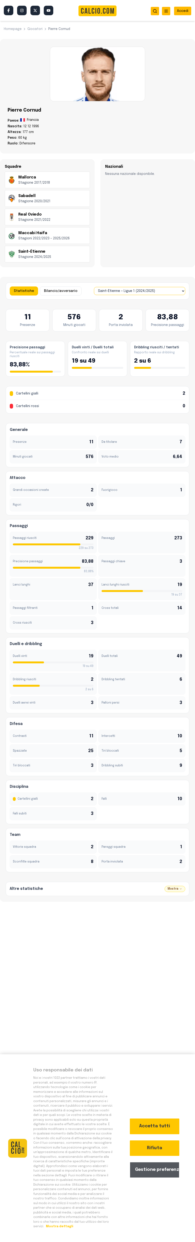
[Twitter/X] (35, 10)
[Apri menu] (166, 11)
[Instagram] (22, 10)
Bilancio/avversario (61, 291)
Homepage (13, 29)
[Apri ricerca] (155, 11)
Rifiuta (154, 1148)
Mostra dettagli (59, 1226)
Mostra (173, 888)
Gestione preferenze (157, 1170)
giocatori (35, 29)
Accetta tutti (154, 1126)
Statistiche (24, 291)
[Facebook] (8, 10)
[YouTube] (48, 10)
